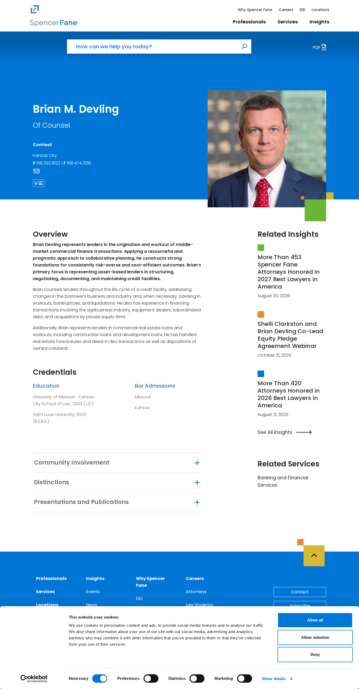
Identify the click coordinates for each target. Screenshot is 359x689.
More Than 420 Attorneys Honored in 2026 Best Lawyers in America (289, 394)
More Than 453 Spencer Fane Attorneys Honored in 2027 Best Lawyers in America (289, 272)
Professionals (249, 21)
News (91, 605)
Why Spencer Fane (255, 9)
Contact (300, 592)
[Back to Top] (316, 552)
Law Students (199, 605)
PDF (317, 47)
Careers (286, 9)
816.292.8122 (49, 163)
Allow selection (315, 637)
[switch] (150, 678)
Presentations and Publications (81, 502)
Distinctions (51, 482)
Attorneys (196, 592)
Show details (274, 678)
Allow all (315, 620)
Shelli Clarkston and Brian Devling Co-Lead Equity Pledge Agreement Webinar (290, 335)
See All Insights (275, 432)
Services (288, 21)
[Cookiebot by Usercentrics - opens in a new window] (34, 679)
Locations (320, 9)
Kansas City (45, 155)
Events (93, 592)
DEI (302, 9)
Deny (315, 654)
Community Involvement (71, 462)
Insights (319, 21)
